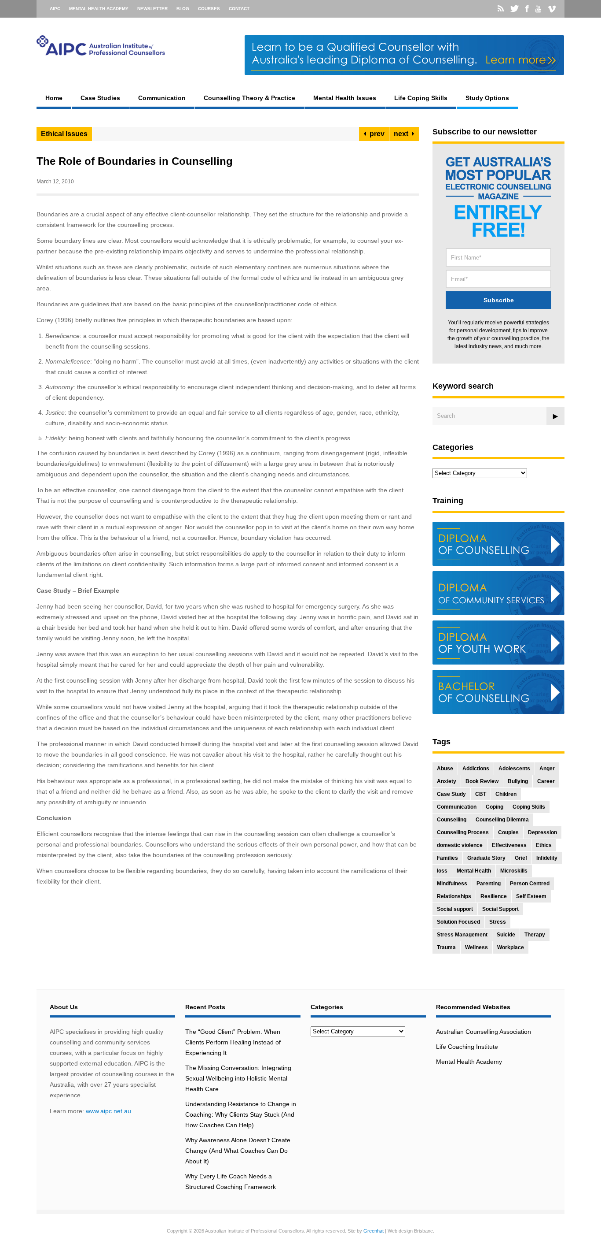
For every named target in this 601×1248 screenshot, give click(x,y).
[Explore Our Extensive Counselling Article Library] (101, 53)
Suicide (506, 935)
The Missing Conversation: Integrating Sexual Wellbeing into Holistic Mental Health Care (238, 1078)
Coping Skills (529, 807)
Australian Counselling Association (483, 1031)
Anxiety (446, 781)
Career (546, 781)
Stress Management (462, 935)
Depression (542, 832)
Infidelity (546, 858)
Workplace (510, 947)
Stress (497, 922)
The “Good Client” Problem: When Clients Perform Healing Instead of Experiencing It (233, 1042)
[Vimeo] (552, 9)
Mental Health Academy (98, 8)
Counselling (451, 820)
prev (375, 133)
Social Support (500, 909)
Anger (547, 768)
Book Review (481, 781)
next (403, 133)
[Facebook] (527, 9)
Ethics (544, 845)
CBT (480, 794)
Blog (182, 8)
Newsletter (152, 8)
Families (447, 858)
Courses (209, 8)
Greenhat (373, 1230)
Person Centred (530, 883)
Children (506, 794)
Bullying (518, 781)
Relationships (454, 896)
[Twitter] (514, 9)
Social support (455, 909)
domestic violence (460, 845)
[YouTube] (538, 9)
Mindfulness (452, 883)
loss (442, 871)
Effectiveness (509, 845)
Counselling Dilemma (502, 820)
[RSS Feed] (501, 9)
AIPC (55, 8)
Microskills (514, 871)
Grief (521, 858)
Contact (239, 8)
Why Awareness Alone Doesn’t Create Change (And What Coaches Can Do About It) (237, 1151)
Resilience (493, 896)
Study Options (487, 97)
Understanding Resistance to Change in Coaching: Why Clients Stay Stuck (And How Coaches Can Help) (240, 1114)
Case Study (451, 794)
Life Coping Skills (420, 97)
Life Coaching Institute (467, 1046)
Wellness (476, 947)
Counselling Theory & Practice (249, 97)
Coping (494, 807)
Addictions (475, 768)
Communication (162, 97)
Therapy (534, 935)
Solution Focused (458, 922)
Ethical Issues (64, 133)
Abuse (445, 768)
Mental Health (474, 871)
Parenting (488, 883)
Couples (508, 832)
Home (53, 97)
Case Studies (100, 97)
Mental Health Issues (344, 97)
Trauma (446, 947)
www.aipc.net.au (108, 1110)
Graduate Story (486, 858)
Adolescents (514, 768)
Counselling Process (463, 832)
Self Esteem (531, 896)
